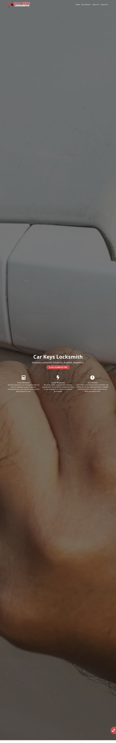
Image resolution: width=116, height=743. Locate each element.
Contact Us (104, 5)
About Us (96, 5)
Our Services (85, 5)
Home (78, 5)
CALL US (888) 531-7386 (59, 367)
